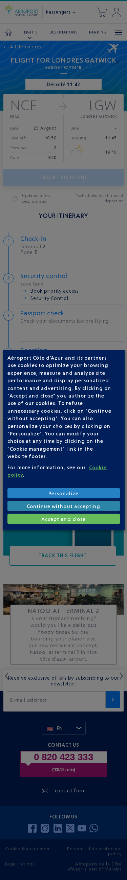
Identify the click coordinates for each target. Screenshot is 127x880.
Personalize (63, 493)
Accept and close (63, 519)
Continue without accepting (63, 506)
